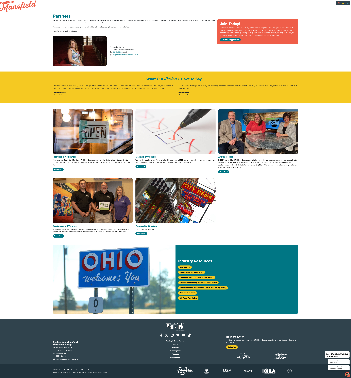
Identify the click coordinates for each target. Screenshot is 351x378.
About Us (175, 354)
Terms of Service (98, 372)
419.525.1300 (61, 353)
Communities (175, 357)
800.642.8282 (61, 356)
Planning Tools (175, 351)
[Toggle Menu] (343, 3)
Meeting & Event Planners (175, 341)
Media (175, 344)
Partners (175, 347)
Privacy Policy (87, 372)
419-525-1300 (118, 52)
